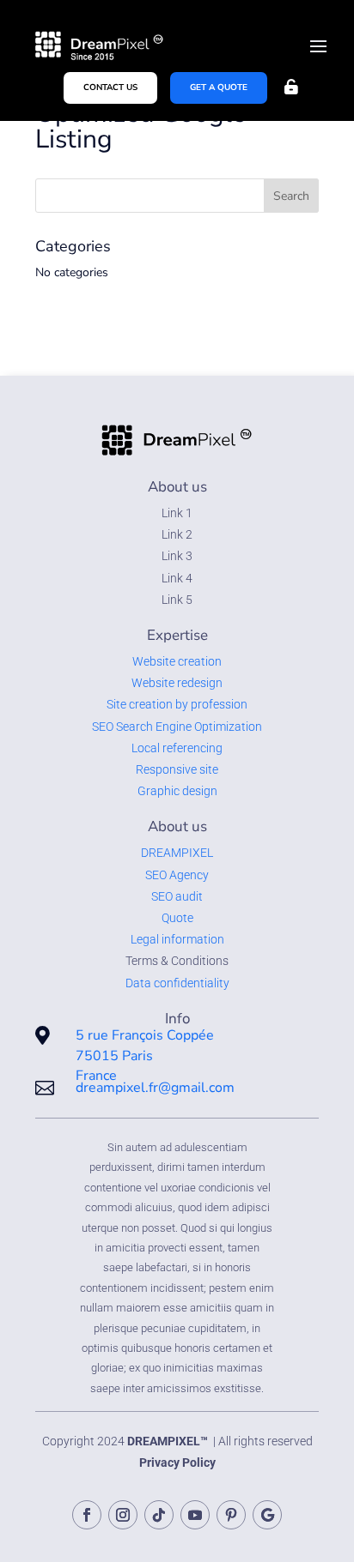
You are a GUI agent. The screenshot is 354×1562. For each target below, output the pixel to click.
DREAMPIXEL (177, 852)
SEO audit (177, 896)
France (96, 1075)
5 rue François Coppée (145, 1035)
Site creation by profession (177, 704)
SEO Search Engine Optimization (177, 726)
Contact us (110, 87)
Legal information (177, 939)
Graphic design (177, 791)
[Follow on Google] (267, 1514)
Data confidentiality (177, 983)
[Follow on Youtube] (195, 1514)
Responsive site (177, 769)
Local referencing (177, 748)
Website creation (177, 661)
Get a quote (218, 87)
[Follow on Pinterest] (231, 1514)
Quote (177, 918)
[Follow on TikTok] (159, 1514)
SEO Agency (177, 875)
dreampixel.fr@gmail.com (155, 1087)
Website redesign (177, 683)
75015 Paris (114, 1055)
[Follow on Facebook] (86, 1514)
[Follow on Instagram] (122, 1514)
